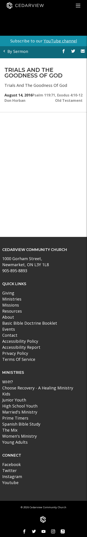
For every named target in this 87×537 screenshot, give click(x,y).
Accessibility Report (21, 347)
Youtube (10, 482)
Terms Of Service (18, 359)
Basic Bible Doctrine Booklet (29, 323)
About (8, 317)
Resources (12, 311)
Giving (8, 293)
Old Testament (69, 100)
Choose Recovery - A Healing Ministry (37, 388)
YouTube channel (60, 41)
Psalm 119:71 (43, 95)
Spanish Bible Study (21, 424)
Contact (9, 335)
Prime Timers (15, 418)
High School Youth (19, 406)
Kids (6, 394)
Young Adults (15, 442)
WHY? (7, 381)
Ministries (11, 299)
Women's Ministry (19, 436)
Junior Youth (14, 400)
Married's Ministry (19, 412)
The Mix (9, 430)
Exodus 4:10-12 (70, 95)
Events (8, 329)
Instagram (12, 476)
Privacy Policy (15, 353)
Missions (10, 305)
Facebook (11, 464)
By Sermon (17, 51)
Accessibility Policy (20, 341)
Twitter (9, 470)
